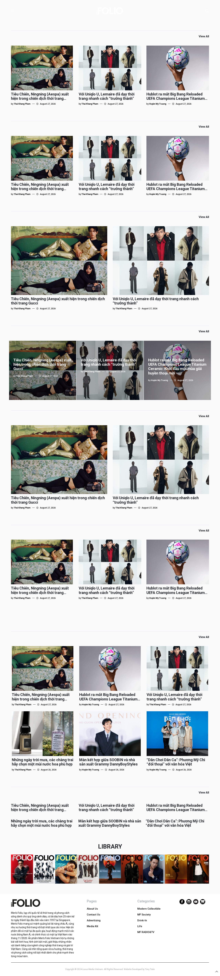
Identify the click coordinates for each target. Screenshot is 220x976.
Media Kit (92, 926)
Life (139, 926)
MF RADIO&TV (145, 932)
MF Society (144, 914)
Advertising (94, 920)
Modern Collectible (149, 908)
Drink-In (142, 920)
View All (204, 36)
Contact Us (93, 914)
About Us (92, 908)
